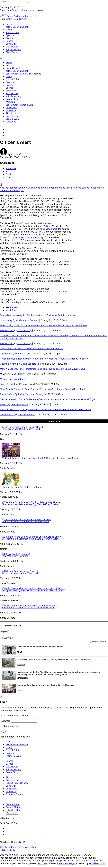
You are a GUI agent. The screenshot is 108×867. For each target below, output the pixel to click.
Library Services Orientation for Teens (22, 487)
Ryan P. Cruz (25, 353)
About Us (11, 113)
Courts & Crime (8, 363)
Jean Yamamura (19, 404)
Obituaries (11, 43)
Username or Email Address (15, 715)
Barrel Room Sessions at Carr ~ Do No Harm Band (28, 607)
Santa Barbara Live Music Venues (23, 73)
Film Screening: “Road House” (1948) (21, 429)
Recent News (13, 307)
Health (4, 404)
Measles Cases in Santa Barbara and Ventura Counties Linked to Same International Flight (47, 399)
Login (40, 10)
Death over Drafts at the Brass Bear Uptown (25, 521)
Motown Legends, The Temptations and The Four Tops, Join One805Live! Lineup (43, 368)
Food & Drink (12, 32)
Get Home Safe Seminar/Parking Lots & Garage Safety (30, 538)
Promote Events (14, 794)
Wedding (10, 101)
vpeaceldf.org (50, 228)
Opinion (10, 35)
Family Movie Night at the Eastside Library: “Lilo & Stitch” (32, 590)
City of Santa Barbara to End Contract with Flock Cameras (31, 348)
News (9, 24)
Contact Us (12, 116)
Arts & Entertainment (17, 26)
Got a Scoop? (20, 18)
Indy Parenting (13, 49)
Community (6, 320)
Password (5, 720)
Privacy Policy (7, 849)
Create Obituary (14, 807)
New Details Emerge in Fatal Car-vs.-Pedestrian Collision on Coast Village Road (42, 389)
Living (9, 29)
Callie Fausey (24, 330)
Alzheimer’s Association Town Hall (20, 573)
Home (9, 62)
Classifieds (11, 52)
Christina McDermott (27, 320)
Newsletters (27, 10)
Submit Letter (13, 810)
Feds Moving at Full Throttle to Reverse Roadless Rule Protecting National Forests (43, 325)
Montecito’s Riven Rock (12, 379)
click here (42, 863)
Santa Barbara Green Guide (20, 104)
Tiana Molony (17, 373)
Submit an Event (8, 10)
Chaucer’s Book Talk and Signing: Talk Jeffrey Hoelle (30, 504)
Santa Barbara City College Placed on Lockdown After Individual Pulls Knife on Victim (45, 409)
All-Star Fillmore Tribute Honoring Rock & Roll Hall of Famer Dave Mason (40, 458)
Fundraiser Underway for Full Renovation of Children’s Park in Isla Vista (37, 315)
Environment (7, 330)
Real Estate (12, 46)
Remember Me (11, 726)
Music (3, 373)
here (81, 707)
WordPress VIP (97, 863)
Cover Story (12, 772)
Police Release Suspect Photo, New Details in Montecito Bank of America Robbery (44, 358)
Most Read (11, 310)
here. (28, 736)
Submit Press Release (17, 782)
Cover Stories (13, 99)
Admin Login (12, 813)
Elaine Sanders (28, 363)
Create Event (13, 118)
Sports (9, 41)
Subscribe (7, 18)
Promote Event (14, 755)
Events (9, 38)
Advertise (11, 110)
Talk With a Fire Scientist (15, 555)
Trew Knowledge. (66, 863)
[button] (54, 650)
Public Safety (7, 353)
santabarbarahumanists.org (29, 237)
